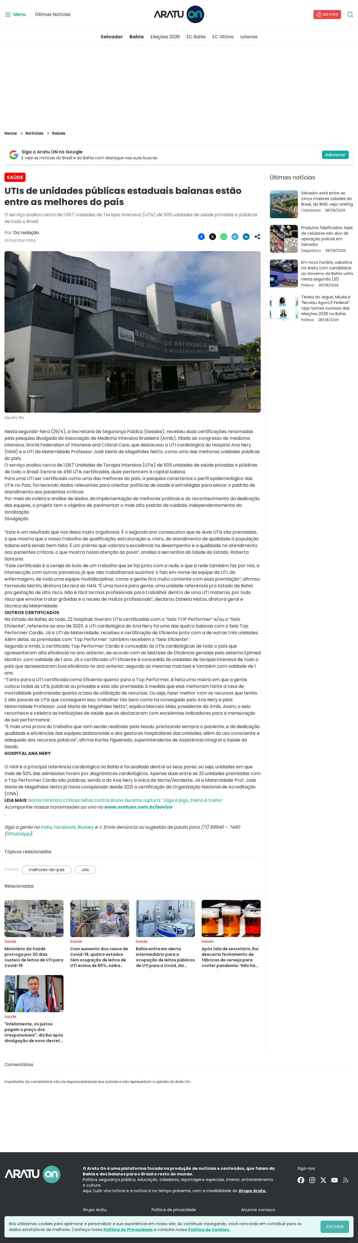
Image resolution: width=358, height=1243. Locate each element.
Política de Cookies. (209, 1229)
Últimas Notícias (52, 14)
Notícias (34, 133)
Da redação (26, 232)
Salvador (112, 37)
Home (10, 133)
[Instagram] (312, 1180)
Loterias (249, 37)
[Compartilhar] (257, 236)
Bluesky (85, 827)
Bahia (136, 37)
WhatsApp (18, 834)
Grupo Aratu (95, 1210)
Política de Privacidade (128, 1229)
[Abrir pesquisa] (350, 14)
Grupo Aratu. (253, 1191)
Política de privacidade (174, 1210)
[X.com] (323, 1180)
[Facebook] (301, 1180)
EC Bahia (196, 37)
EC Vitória (223, 37)
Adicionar (335, 155)
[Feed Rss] (345, 1180)
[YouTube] (334, 1180)
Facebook (64, 827)
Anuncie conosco (258, 1210)
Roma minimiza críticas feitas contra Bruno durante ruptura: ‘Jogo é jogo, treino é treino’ (126, 800)
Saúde (58, 133)
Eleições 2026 (165, 37)
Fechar (334, 1226)
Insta (46, 827)
